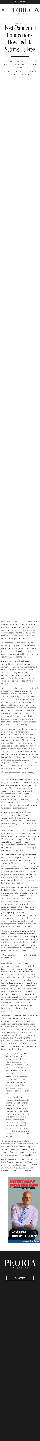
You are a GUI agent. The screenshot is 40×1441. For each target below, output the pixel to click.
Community (20, 23)
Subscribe (20, 2)
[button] (3, 10)
